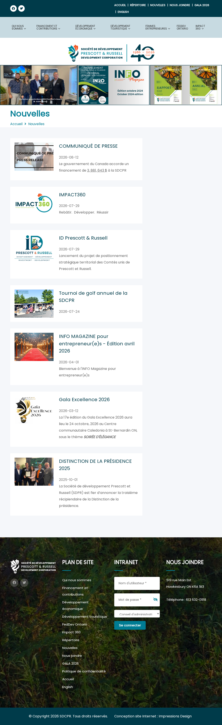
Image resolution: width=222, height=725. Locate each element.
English (123, 12)
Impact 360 (71, 632)
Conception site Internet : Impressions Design (153, 716)
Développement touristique (84, 616)
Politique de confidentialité (84, 671)
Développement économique (75, 605)
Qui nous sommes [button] (18, 27)
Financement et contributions (75, 591)
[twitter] (21, 8)
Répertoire (138, 5)
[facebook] (13, 8)
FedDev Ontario (182, 27)
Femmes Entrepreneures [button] (156, 27)
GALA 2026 (201, 5)
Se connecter (130, 625)
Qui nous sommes (76, 580)
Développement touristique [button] (120, 27)
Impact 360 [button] (200, 27)
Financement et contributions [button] (46, 27)
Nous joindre (180, 5)
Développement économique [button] (85, 27)
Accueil (120, 5)
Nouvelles (157, 5)
